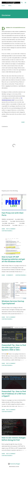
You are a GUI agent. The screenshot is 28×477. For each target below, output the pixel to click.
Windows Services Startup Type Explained (13, 302)
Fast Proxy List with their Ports (12, 214)
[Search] (22, 2)
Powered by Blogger (15, 463)
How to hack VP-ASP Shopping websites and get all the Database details (13, 259)
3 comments (9, 275)
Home (3, 5)
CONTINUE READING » (7, 230)
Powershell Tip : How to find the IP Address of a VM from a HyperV (14, 393)
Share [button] (23, 122)
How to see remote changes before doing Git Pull (13, 438)
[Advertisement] (14, 175)
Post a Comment (10, 228)
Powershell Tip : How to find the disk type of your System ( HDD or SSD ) (14, 347)
